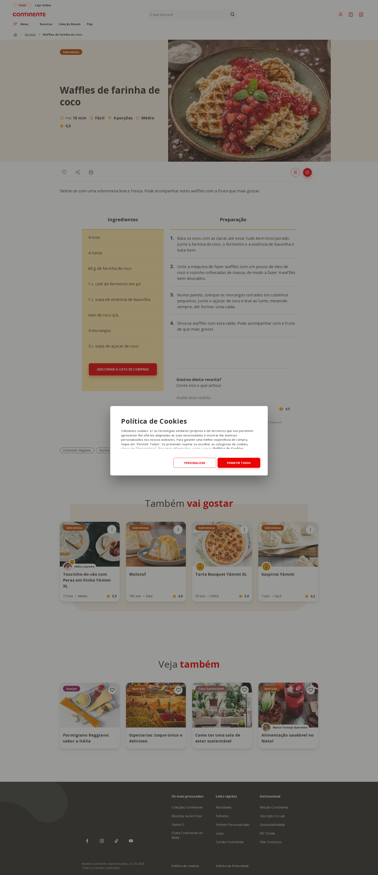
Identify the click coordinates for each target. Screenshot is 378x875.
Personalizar (194, 463)
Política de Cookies (228, 448)
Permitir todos (239, 463)
